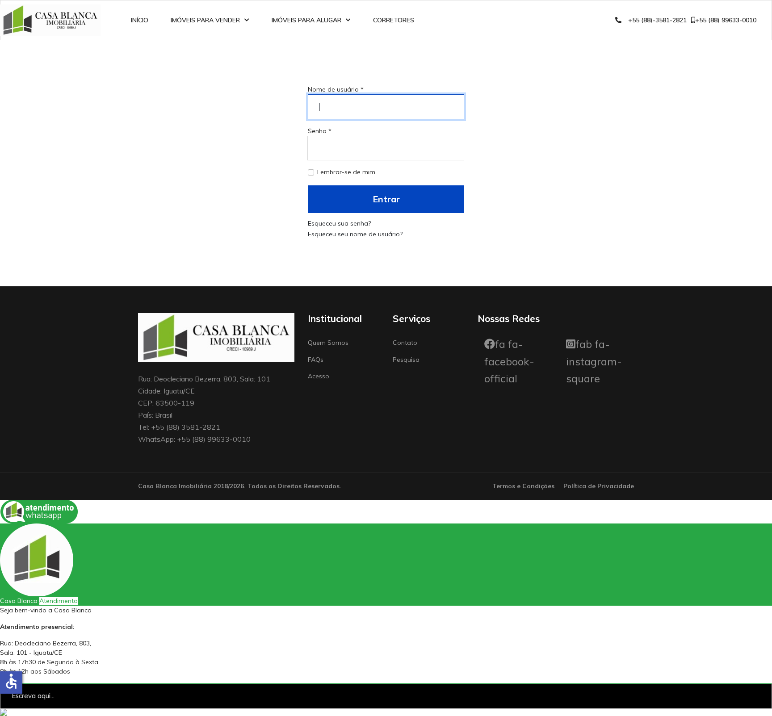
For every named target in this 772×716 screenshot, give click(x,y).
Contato (405, 343)
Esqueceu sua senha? (339, 223)
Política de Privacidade (598, 486)
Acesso (318, 376)
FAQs (315, 360)
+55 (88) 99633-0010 (725, 20)
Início (139, 20)
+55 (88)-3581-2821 (657, 20)
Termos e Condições (523, 486)
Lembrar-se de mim (346, 172)
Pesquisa (406, 360)
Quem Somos (328, 343)
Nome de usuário (336, 89)
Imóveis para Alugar (306, 20)
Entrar (386, 199)
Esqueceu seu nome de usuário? (355, 234)
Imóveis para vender (205, 20)
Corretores (393, 20)
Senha (319, 131)
